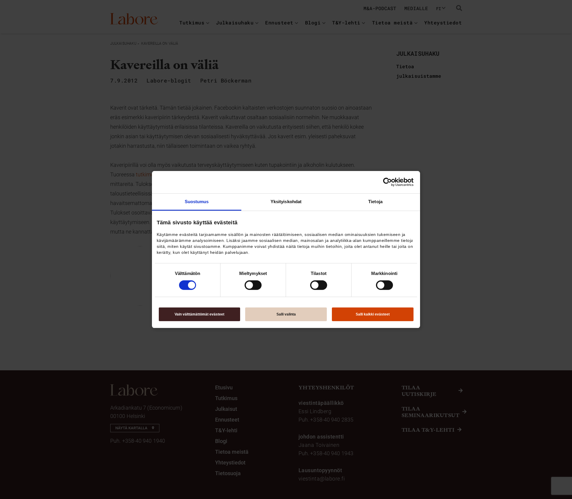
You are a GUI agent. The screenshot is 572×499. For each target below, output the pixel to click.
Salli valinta (286, 314)
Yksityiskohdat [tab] (286, 201)
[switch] (253, 285)
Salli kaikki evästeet (373, 314)
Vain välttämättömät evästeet (199, 314)
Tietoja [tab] (375, 201)
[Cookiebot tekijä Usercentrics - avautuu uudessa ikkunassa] (387, 182)
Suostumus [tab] (197, 201)
